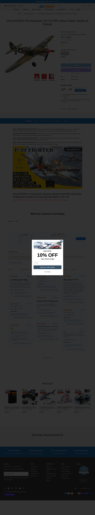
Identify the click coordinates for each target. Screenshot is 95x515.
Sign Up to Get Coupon (47, 267)
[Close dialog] (61, 241)
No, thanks (47, 272)
